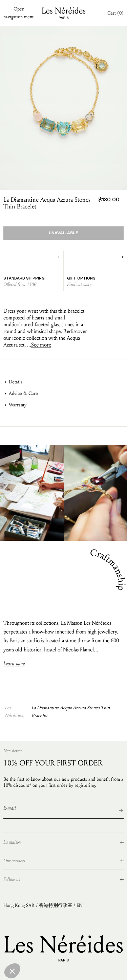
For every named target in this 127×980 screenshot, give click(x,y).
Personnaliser (29, 970)
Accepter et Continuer (71, 970)
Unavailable (63, 233)
